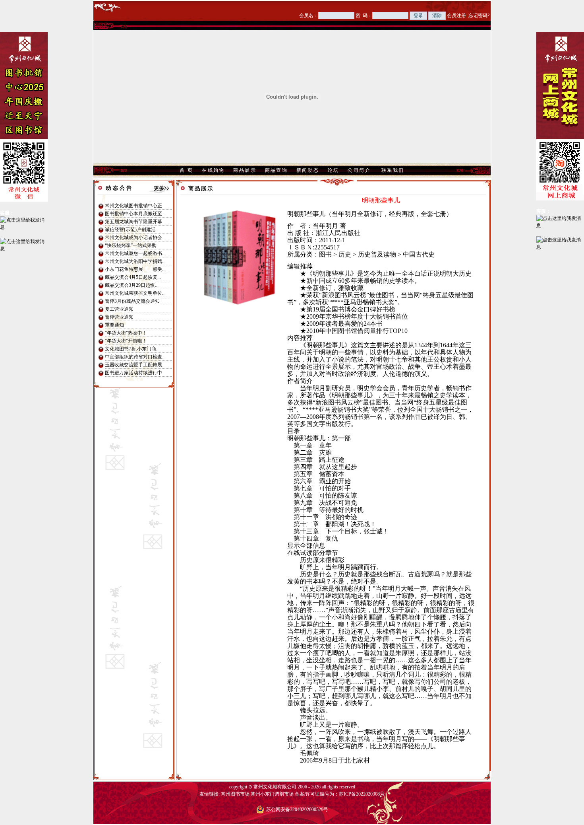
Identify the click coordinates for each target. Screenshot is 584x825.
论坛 (333, 170)
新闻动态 (307, 170)
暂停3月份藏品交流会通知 (132, 301)
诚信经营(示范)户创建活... (132, 229)
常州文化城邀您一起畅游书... (135, 253)
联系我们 (392, 170)
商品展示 (244, 170)
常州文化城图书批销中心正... (135, 205)
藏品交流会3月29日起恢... (132, 285)
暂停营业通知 (119, 317)
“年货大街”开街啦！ (126, 341)
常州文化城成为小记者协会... (135, 237)
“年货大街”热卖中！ (126, 333)
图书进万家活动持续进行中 (133, 373)
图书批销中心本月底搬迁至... (135, 213)
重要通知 (114, 325)
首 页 (186, 170)
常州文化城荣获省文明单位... (135, 293)
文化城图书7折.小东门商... (132, 349)
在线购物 (213, 170)
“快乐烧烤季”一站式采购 (131, 245)
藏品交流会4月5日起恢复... (133, 277)
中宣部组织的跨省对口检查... (135, 357)
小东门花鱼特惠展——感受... (135, 269)
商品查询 (276, 170)
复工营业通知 (119, 309)
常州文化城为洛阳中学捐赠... (135, 261)
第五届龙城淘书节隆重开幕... (135, 221)
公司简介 (359, 170)
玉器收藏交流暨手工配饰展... (135, 365)
